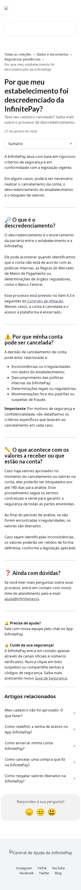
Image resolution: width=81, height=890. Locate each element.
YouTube (58, 868)
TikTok (42, 868)
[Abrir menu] (72, 8)
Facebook (27, 873)
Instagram (24, 868)
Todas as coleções (17, 54)
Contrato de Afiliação (45, 301)
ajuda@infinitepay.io (21, 598)
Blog (58, 873)
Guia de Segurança (51, 678)
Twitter (44, 873)
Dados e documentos (52, 54)
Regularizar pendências (22, 59)
